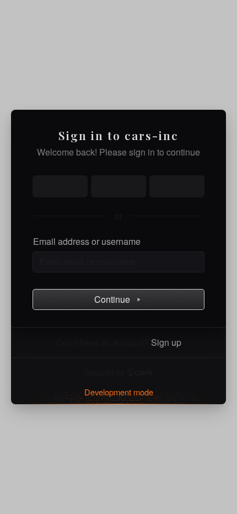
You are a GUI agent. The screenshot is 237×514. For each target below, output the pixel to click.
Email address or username (87, 241)
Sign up (166, 342)
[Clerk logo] (140, 372)
